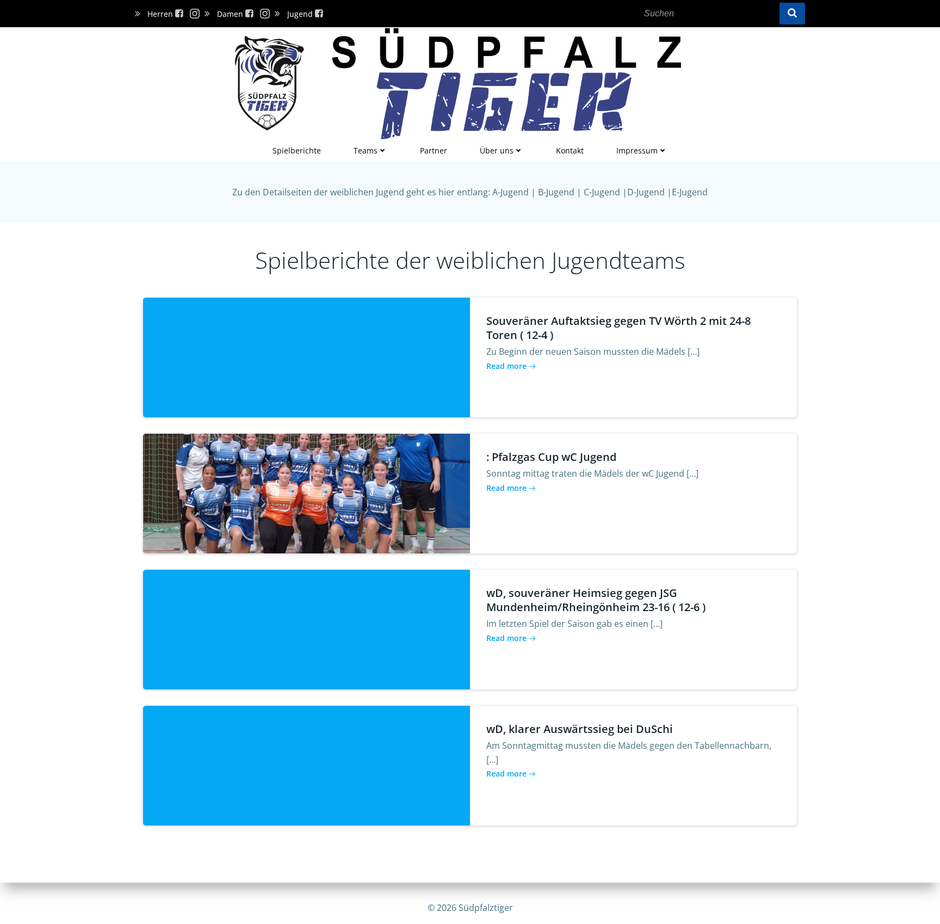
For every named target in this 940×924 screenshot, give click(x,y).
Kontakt (570, 150)
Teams (366, 150)
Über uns (497, 150)
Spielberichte (297, 150)
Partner (433, 150)
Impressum (637, 150)
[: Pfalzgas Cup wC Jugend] (306, 492)
